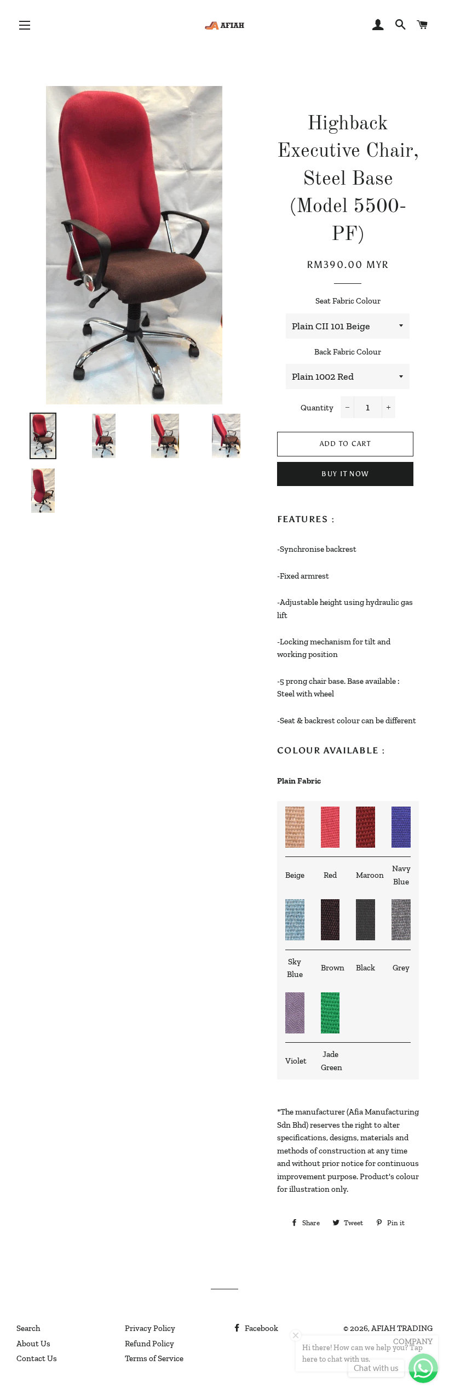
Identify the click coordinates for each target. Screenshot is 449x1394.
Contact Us (36, 1358)
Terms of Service (154, 1358)
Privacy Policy (150, 1328)
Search (28, 1328)
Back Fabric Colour (347, 352)
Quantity (317, 408)
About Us (33, 1344)
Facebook (260, 1328)
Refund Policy (149, 1344)
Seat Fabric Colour (348, 301)
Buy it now (345, 474)
